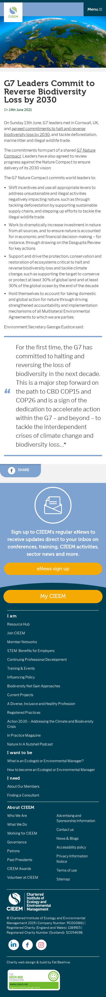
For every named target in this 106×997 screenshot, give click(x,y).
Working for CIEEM (22, 833)
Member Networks (22, 642)
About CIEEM (21, 807)
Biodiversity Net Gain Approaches (33, 686)
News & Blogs (67, 838)
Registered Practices (23, 712)
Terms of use (66, 870)
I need (13, 778)
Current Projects (20, 695)
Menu (93, 9)
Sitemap (63, 879)
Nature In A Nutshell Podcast (30, 744)
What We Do (17, 824)
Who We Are (17, 815)
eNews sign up (53, 569)
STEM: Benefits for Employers (30, 651)
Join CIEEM (16, 633)
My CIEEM (53, 596)
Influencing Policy (21, 677)
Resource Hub (18, 624)
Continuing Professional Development (37, 659)
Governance (17, 842)
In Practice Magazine (24, 735)
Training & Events (21, 668)
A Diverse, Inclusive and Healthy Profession (41, 704)
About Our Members (23, 786)
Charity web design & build (27, 962)
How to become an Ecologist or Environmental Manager (51, 770)
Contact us (65, 829)
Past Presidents (19, 860)
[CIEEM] (13, 12)
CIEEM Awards (19, 868)
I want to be (19, 752)
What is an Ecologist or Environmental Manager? (45, 761)
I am (12, 615)
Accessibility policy (71, 847)
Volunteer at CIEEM (22, 877)
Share (23, 470)
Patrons (13, 851)
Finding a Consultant (23, 795)
